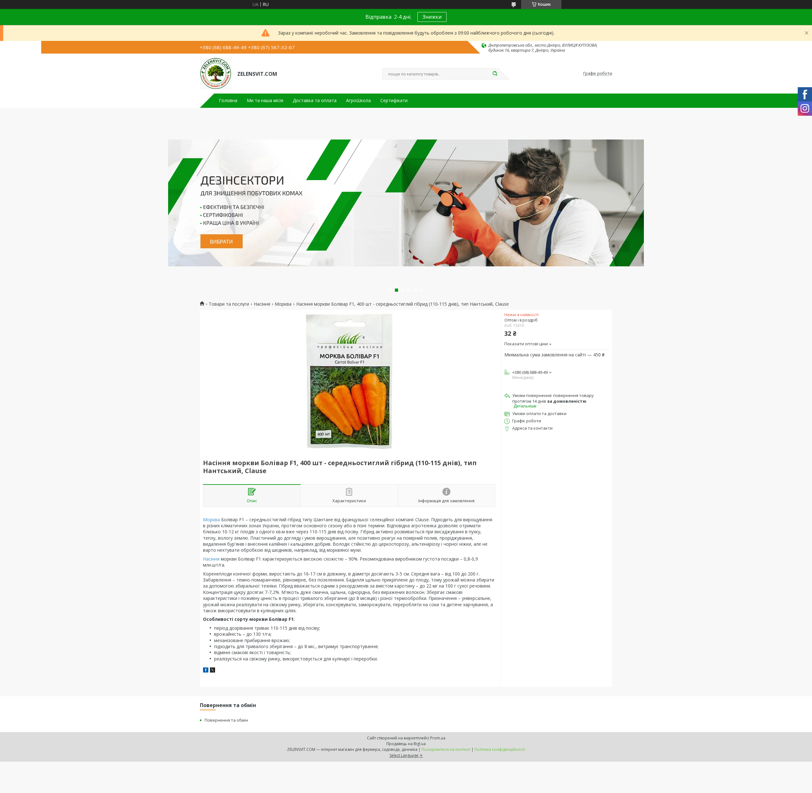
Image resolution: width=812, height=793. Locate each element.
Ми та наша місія (265, 100)
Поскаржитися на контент (446, 749)
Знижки (432, 16)
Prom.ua (437, 738)
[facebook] (205, 671)
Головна (228, 100)
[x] (212, 671)
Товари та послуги (229, 304)
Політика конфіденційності (500, 749)
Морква (283, 304)
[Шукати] (494, 74)
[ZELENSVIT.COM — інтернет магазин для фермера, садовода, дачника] (216, 73)
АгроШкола (358, 100)
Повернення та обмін (226, 720)
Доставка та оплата (315, 100)
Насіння (262, 304)
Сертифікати (394, 100)
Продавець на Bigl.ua (406, 743)
